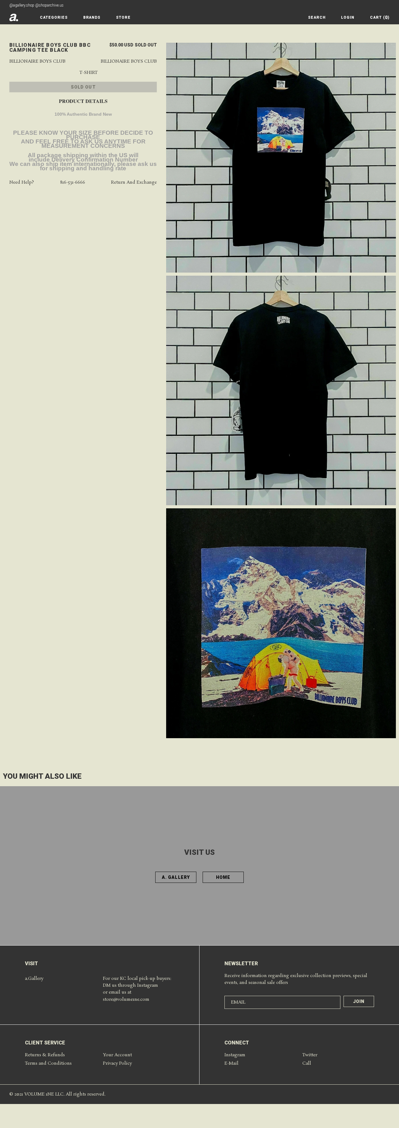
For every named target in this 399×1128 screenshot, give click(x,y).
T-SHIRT (88, 73)
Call (306, 1063)
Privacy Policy (117, 1063)
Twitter (309, 1055)
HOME (223, 877)
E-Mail (231, 1063)
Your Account (117, 1055)
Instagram (234, 1055)
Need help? (21, 183)
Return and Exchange (134, 183)
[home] (13, 17)
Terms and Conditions (48, 1063)
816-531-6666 (72, 183)
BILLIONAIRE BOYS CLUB (129, 61)
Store (123, 17)
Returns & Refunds (45, 1055)
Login (347, 17)
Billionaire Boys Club (37, 61)
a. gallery (176, 877)
